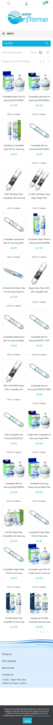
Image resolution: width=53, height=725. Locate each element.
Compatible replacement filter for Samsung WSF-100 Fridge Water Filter (14, 243)
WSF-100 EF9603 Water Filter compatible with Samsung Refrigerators (13, 389)
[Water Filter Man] (26, 17)
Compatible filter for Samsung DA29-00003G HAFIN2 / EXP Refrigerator (13, 487)
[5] (19, 109)
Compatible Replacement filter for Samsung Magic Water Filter (13, 340)
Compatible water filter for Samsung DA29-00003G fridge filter (39, 100)
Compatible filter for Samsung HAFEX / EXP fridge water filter (39, 340)
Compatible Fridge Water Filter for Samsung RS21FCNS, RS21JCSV (13, 573)
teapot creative (19, 683)
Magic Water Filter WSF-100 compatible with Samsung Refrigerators (39, 292)
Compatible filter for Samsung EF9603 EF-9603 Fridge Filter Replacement (39, 389)
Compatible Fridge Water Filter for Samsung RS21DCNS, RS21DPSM (39, 536)
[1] (9, 109)
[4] (16, 109)
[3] (14, 109)
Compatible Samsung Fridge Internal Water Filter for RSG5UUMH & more (39, 487)
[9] (20, 301)
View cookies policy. (42, 716)
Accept (27, 721)
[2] (11, 109)
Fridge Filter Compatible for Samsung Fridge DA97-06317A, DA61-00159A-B (39, 438)
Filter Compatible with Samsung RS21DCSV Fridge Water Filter (13, 438)
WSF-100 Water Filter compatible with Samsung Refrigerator (14, 198)
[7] (16, 301)
